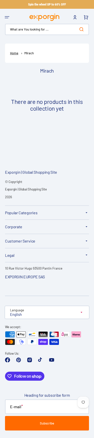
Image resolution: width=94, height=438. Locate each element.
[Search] (82, 29)
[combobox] (47, 29)
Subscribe (47, 423)
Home (14, 53)
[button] (7, 17)
